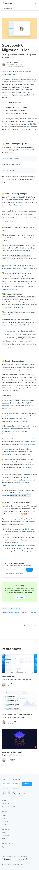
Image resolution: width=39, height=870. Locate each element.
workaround (6, 315)
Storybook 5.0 (21, 82)
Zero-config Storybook (27, 444)
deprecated (6, 495)
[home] (7, 3)
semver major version (20, 202)
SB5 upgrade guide (11, 132)
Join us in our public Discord (14, 546)
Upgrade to (18, 421)
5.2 (31, 124)
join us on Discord (25, 370)
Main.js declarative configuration (12, 416)
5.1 (28, 124)
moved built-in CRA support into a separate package (19, 268)
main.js (25, 421)
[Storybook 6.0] (19, 663)
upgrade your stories (23, 251)
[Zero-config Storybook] (19, 739)
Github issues (12, 370)
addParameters (15, 495)
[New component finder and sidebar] (19, 701)
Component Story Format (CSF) (20, 403)
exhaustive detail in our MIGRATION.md (15, 325)
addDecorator (26, 495)
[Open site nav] (35, 3)
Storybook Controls (29, 475)
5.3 (34, 124)
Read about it (18, 307)
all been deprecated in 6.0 (14, 261)
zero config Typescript (9, 429)
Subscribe (26, 784)
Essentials (31, 441)
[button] (25, 625)
